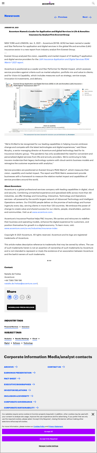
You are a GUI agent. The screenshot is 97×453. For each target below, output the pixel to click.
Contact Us (54, 366)
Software (16, 343)
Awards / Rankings (22, 338)
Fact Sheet (10, 378)
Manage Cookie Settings (48, 446)
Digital (7, 343)
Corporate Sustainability (19, 407)
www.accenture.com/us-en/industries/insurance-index (30, 228)
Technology (28, 343)
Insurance (25, 327)
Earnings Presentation (18, 372)
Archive (9, 366)
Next (85, 16)
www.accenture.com (42, 212)
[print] (28, 299)
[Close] (93, 414)
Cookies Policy (39, 426)
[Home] (48, 3)
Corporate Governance (18, 401)
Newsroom (12, 16)
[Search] (93, 3)
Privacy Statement (55, 426)
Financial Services (11, 327)
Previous (62, 16)
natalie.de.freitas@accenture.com (20, 283)
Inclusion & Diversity (16, 395)
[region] (48, 431)
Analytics (8, 338)
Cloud (34, 338)
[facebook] (15, 299)
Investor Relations (15, 390)
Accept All (48, 431)
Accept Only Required (48, 439)
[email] (22, 299)
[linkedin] (9, 299)
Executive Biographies (17, 384)
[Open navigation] (3, 3)
